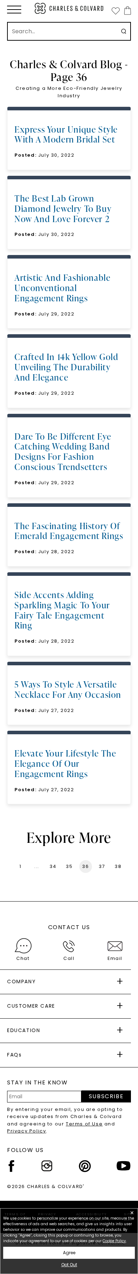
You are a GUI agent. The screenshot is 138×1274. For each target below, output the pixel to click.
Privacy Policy (26, 1131)
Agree (69, 1253)
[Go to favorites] (115, 10)
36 (85, 866)
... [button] (36, 866)
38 (118, 866)
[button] (14, 9)
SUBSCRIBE (106, 1096)
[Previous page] (10, 866)
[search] (123, 31)
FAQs (14, 1054)
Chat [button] (22, 958)
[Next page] (128, 866)
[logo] (69, 8)
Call (68, 958)
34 (53, 866)
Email (115, 958)
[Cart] (126, 10)
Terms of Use (84, 1124)
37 (102, 866)
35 (69, 866)
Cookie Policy (114, 1241)
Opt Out (69, 1265)
